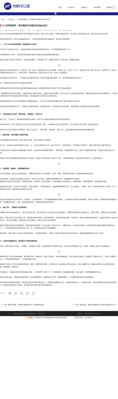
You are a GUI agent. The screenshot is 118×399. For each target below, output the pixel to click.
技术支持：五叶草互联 (84, 317)
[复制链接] (33, 293)
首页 (2, 19)
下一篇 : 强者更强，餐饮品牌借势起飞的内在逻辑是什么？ (95, 305)
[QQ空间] (22, 293)
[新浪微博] (16, 293)
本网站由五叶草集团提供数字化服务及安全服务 (51, 317)
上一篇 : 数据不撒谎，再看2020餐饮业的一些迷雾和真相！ (23, 305)
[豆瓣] (27, 293)
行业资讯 (11, 19)
